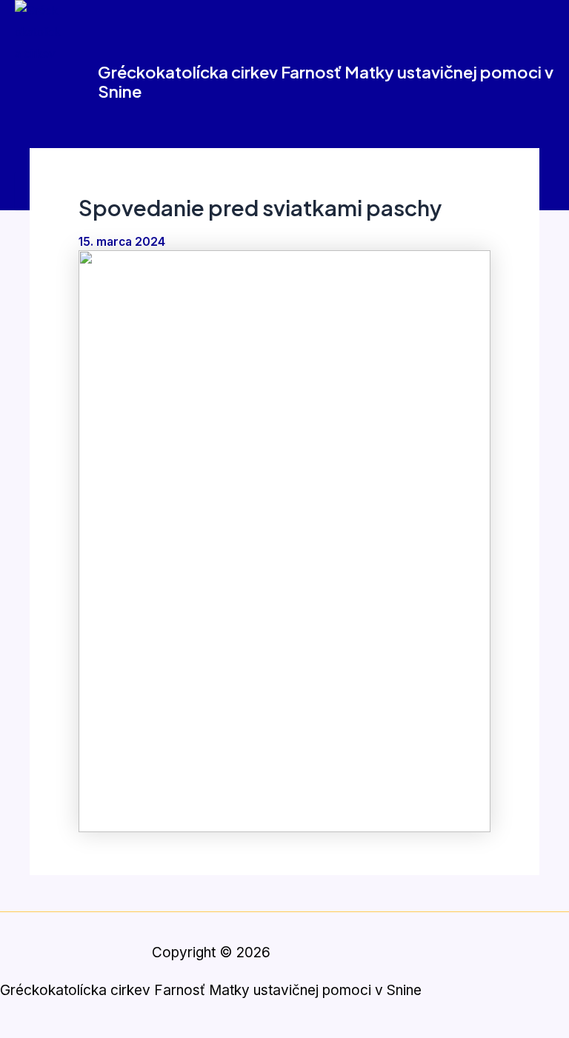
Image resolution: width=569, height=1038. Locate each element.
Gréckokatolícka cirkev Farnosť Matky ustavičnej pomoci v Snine (325, 81)
